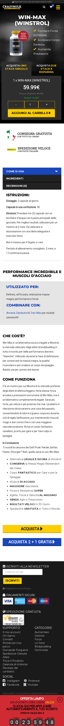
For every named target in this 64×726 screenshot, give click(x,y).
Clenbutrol (22, 312)
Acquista (16, 67)
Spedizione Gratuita (15, 653)
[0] (50, 6)
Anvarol (10, 312)
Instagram (13, 680)
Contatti (8, 639)
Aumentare (42, 632)
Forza (38, 639)
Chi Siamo (9, 635)
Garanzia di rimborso (15, 664)
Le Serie (40, 643)
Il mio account (11, 632)
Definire (40, 635)
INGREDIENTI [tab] (14, 178)
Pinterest (34, 680)
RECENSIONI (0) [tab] (16, 185)
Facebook (13, 684)
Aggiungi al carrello (30, 113)
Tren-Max (35, 312)
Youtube (33, 684)
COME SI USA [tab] (15, 171)
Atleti (6, 657)
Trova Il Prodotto (13, 660)
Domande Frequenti (15, 650)
